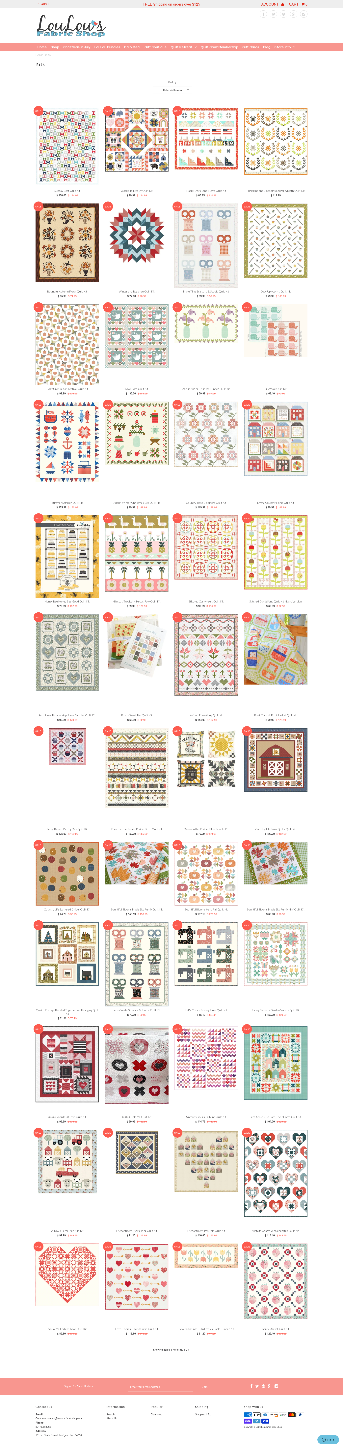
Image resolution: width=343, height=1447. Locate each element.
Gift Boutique (156, 47)
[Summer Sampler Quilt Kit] (67, 442)
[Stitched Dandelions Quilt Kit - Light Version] (276, 552)
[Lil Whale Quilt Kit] (276, 330)
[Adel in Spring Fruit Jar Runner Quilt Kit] (206, 323)
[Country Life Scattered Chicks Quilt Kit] (67, 874)
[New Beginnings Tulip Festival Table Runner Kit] (206, 1256)
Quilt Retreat (182, 47)
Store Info (283, 47)
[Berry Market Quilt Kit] (276, 1281)
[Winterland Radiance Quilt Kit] (137, 235)
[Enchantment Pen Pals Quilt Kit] (206, 1161)
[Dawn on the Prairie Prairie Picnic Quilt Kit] (137, 768)
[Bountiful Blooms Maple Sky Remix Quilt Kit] (137, 863)
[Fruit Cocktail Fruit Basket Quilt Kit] (276, 649)
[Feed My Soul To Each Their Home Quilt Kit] (276, 1063)
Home (42, 47)
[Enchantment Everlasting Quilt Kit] (137, 1152)
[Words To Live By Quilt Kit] (137, 139)
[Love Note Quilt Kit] (137, 336)
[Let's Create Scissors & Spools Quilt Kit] (137, 964)
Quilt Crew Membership (219, 47)
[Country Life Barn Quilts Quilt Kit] (276, 760)
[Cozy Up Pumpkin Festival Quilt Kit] (67, 344)
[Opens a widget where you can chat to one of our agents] (328, 1440)
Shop (55, 47)
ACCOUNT (270, 4)
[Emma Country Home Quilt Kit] (276, 439)
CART (298, 4)
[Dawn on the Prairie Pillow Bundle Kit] (206, 759)
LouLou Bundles (107, 47)
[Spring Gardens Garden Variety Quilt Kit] (276, 954)
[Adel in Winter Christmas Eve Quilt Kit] (137, 433)
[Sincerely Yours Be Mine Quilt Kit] (206, 1058)
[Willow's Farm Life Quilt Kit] (67, 1161)
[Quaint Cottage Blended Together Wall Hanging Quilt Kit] (67, 954)
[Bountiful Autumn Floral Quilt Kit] (67, 242)
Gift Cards (250, 47)
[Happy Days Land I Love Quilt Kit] (206, 138)
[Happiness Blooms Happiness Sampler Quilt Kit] (67, 652)
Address (41, 1431)
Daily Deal (132, 47)
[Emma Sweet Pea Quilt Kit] (137, 646)
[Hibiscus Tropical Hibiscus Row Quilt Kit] (137, 553)
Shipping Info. (203, 1414)
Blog (267, 47)
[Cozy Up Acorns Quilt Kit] (276, 240)
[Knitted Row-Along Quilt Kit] (206, 655)
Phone (39, 1422)
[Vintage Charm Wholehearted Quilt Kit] (276, 1173)
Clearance (156, 1414)
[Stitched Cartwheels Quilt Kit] (206, 547)
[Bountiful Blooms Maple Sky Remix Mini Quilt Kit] (276, 863)
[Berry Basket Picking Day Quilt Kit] (67, 746)
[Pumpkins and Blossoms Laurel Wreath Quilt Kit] (276, 141)
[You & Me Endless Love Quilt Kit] (67, 1275)
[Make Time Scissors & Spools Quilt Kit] (206, 245)
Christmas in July (77, 47)
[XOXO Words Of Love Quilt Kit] (67, 1064)
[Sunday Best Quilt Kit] (67, 146)
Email (39, 1414)
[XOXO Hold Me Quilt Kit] (137, 1065)
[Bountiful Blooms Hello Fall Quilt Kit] (206, 874)
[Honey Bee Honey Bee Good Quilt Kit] (67, 556)
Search (110, 1414)
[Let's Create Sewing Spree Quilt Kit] (206, 954)
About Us (111, 1418)
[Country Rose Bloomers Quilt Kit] (206, 434)
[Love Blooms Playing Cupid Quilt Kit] (137, 1277)
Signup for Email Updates (78, 1386)
